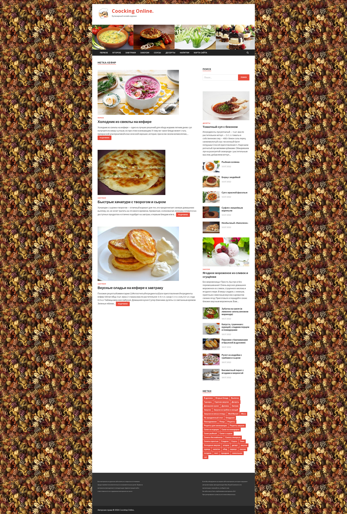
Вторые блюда (222, 398)
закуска (244, 445)
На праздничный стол (213, 418)
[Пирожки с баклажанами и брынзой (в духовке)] (211, 349)
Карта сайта (200, 53)
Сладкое (225, 441)
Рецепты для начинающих (215, 425)
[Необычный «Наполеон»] (211, 232)
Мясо (243, 414)
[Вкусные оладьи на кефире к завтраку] (147, 255)
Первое (104, 53)
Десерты (170, 53)
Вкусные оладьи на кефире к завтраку (130, 287)
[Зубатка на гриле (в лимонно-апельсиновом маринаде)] (211, 318)
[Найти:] (226, 77)
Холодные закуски (212, 445)
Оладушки (230, 418)
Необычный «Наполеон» (235, 223)
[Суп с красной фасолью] (211, 202)
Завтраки (131, 53)
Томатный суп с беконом (220, 126)
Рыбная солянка (230, 162)
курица (207, 449)
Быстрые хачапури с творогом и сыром (132, 202)
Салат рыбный (210, 433)
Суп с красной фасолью (235, 192)
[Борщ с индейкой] (211, 186)
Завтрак (235, 406)
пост (216, 453)
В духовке (208, 398)
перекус (233, 449)
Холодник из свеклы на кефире (125, 121)
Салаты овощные (232, 437)
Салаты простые (211, 441)
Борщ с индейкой (231, 177)
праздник (225, 453)
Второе (117, 53)
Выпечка (235, 398)
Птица (222, 422)
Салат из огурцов (211, 429)
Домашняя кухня (211, 406)
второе (226, 445)
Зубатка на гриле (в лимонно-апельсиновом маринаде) (235, 311)
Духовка (225, 406)
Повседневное (210, 422)
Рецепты (231, 422)
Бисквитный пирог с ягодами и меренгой (233, 371)
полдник (207, 453)
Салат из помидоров (230, 429)
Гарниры (208, 402)
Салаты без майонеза (213, 437)
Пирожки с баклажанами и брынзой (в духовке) (235, 341)
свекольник (237, 453)
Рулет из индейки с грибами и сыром (232, 356)
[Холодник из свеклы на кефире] (147, 93)
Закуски (144, 53)
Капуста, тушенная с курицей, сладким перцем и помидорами (235, 327)
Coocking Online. (133, 11)
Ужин (242, 441)
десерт (235, 445)
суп (205, 457)
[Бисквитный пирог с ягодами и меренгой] (211, 379)
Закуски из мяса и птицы (214, 414)
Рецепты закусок (237, 425)
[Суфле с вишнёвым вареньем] (211, 217)
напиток (216, 449)
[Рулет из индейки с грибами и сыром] (211, 364)
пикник (243, 449)
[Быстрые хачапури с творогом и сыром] (147, 173)
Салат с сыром (226, 433)
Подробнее (104, 138)
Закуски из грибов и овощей (226, 410)
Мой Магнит (233, 414)
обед (225, 449)
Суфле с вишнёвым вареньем (232, 209)
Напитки (184, 53)
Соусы (157, 53)
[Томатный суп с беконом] (226, 120)
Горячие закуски (222, 402)
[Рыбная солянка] (211, 171)
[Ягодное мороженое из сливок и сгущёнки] (226, 267)
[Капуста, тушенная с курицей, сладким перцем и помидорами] (211, 333)
